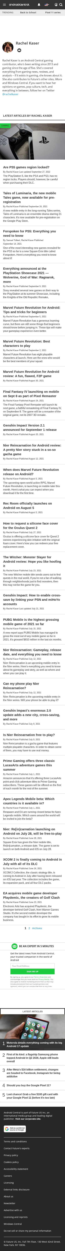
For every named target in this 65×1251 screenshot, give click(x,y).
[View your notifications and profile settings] (39, 5)
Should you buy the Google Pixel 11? (29, 1085)
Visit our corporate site (27, 1118)
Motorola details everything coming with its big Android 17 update (34, 1044)
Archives (37, 928)
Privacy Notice (43, 979)
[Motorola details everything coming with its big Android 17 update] (32, 1032)
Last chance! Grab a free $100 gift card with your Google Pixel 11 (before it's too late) (32, 1096)
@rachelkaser (10, 94)
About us (8, 1196)
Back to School (28, 12)
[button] (60, 4)
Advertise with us (13, 1210)
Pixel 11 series (53, 12)
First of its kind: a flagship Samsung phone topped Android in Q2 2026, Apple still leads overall (33, 1058)
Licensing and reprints (16, 1217)
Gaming (5, 125)
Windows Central (13, 1223)
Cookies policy (11, 1162)
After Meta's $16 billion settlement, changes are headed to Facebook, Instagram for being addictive (33, 1073)
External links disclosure (17, 1189)
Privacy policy (11, 1155)
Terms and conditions (15, 1141)
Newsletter (9, 1203)
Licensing (9, 1182)
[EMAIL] (19, 50)
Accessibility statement (16, 1168)
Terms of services (41, 977)
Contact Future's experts (17, 1148)
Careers (8, 1175)
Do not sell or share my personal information (27, 1230)
